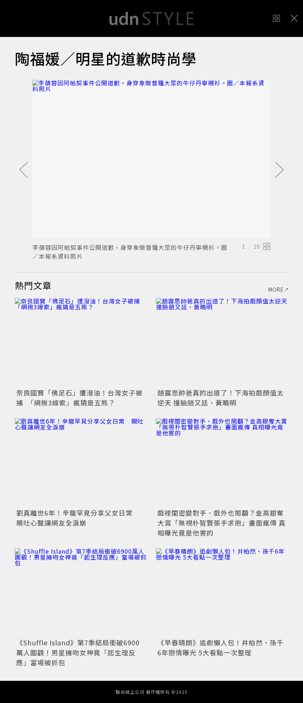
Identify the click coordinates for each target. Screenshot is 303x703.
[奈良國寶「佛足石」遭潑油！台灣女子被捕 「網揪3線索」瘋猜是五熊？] (81, 342)
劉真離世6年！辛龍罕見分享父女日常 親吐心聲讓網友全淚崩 (78, 517)
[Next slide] (279, 170)
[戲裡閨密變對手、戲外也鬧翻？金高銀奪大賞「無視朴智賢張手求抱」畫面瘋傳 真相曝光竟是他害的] (222, 462)
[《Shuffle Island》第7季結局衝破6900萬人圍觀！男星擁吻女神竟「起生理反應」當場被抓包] (81, 592)
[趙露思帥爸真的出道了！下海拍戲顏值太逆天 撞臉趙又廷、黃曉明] (222, 342)
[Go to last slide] (24, 170)
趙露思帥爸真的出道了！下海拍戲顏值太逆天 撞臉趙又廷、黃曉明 (220, 397)
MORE (276, 289)
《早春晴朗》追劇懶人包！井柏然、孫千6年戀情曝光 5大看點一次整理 (220, 647)
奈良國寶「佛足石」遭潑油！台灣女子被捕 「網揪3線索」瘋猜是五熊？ (79, 397)
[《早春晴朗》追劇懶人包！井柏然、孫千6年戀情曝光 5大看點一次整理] (222, 592)
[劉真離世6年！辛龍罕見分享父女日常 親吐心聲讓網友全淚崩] (81, 462)
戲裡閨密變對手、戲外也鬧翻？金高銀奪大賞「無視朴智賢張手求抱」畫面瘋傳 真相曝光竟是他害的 (221, 522)
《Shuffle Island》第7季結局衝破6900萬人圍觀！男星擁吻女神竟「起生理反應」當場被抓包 (78, 652)
